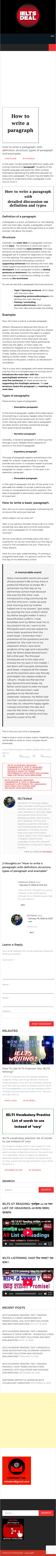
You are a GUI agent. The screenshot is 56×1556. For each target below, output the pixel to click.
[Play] (6, 1244)
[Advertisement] (28, 76)
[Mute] (45, 1244)
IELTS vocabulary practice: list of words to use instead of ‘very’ (27, 1140)
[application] (28, 1232)
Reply (23, 905)
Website (6, 1011)
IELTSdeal (30, 159)
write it (13, 182)
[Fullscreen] (50, 1244)
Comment (8, 960)
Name (6, 984)
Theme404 (17, 1553)
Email (5, 998)
